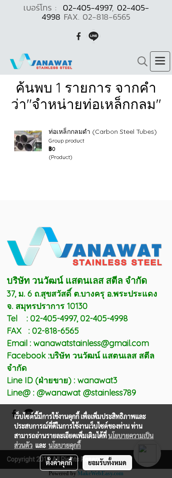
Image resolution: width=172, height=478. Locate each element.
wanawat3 (97, 380)
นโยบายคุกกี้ (65, 445)
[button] (139, 61)
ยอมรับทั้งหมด (107, 462)
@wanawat (60, 392)
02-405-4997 (87, 7)
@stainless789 (109, 392)
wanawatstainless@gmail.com (91, 343)
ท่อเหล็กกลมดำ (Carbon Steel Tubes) (103, 131)
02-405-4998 (104, 318)
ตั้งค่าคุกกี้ (59, 462)
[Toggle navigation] (160, 61)
